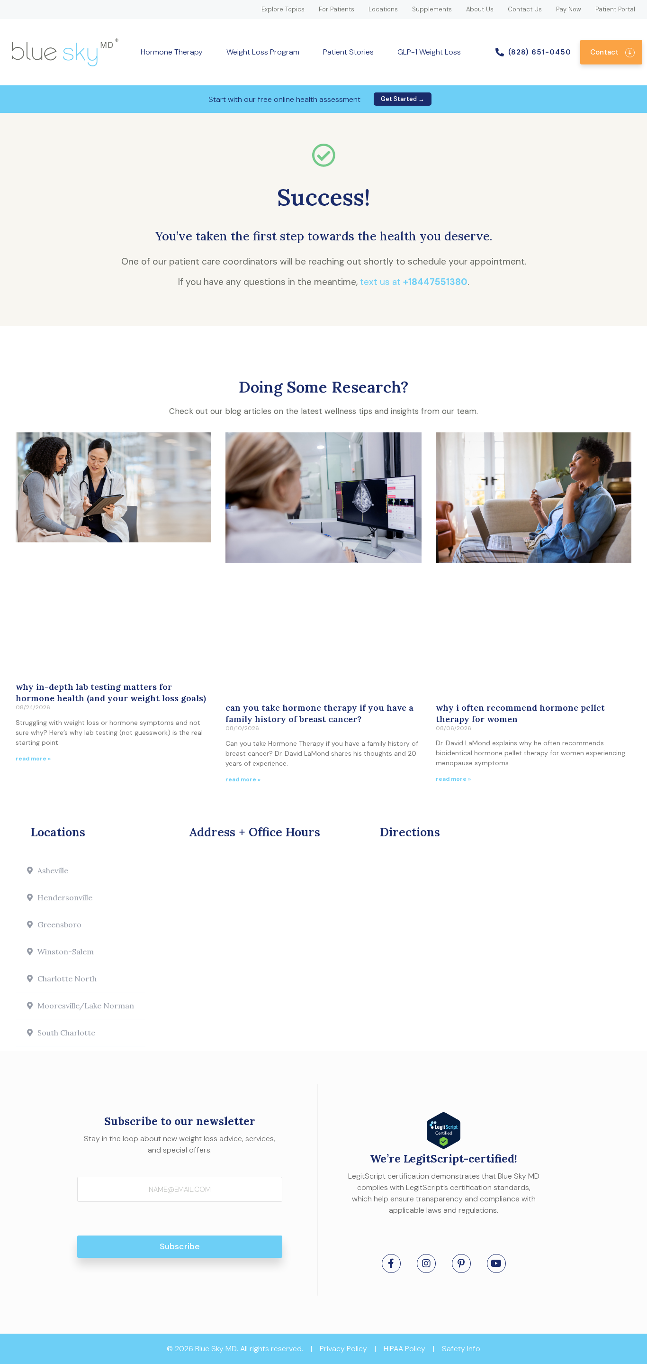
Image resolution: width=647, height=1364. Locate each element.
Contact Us (525, 9)
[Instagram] (426, 1263)
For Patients (336, 9)
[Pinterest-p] (461, 1263)
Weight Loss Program (262, 52)
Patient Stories (348, 52)
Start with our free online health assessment (284, 99)
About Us (480, 9)
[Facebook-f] (391, 1263)
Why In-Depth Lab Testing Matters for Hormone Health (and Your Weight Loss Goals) (111, 692)
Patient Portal (615, 9)
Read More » (33, 758)
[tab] (80, 870)
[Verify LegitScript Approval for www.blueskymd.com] (443, 1146)
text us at (413, 282)
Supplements (432, 9)
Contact (604, 52)
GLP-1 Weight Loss (429, 52)
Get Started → (402, 99)
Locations (383, 9)
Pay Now (568, 9)
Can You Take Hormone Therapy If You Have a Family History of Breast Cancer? (319, 713)
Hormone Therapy (172, 52)
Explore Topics (283, 9)
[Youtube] (496, 1263)
